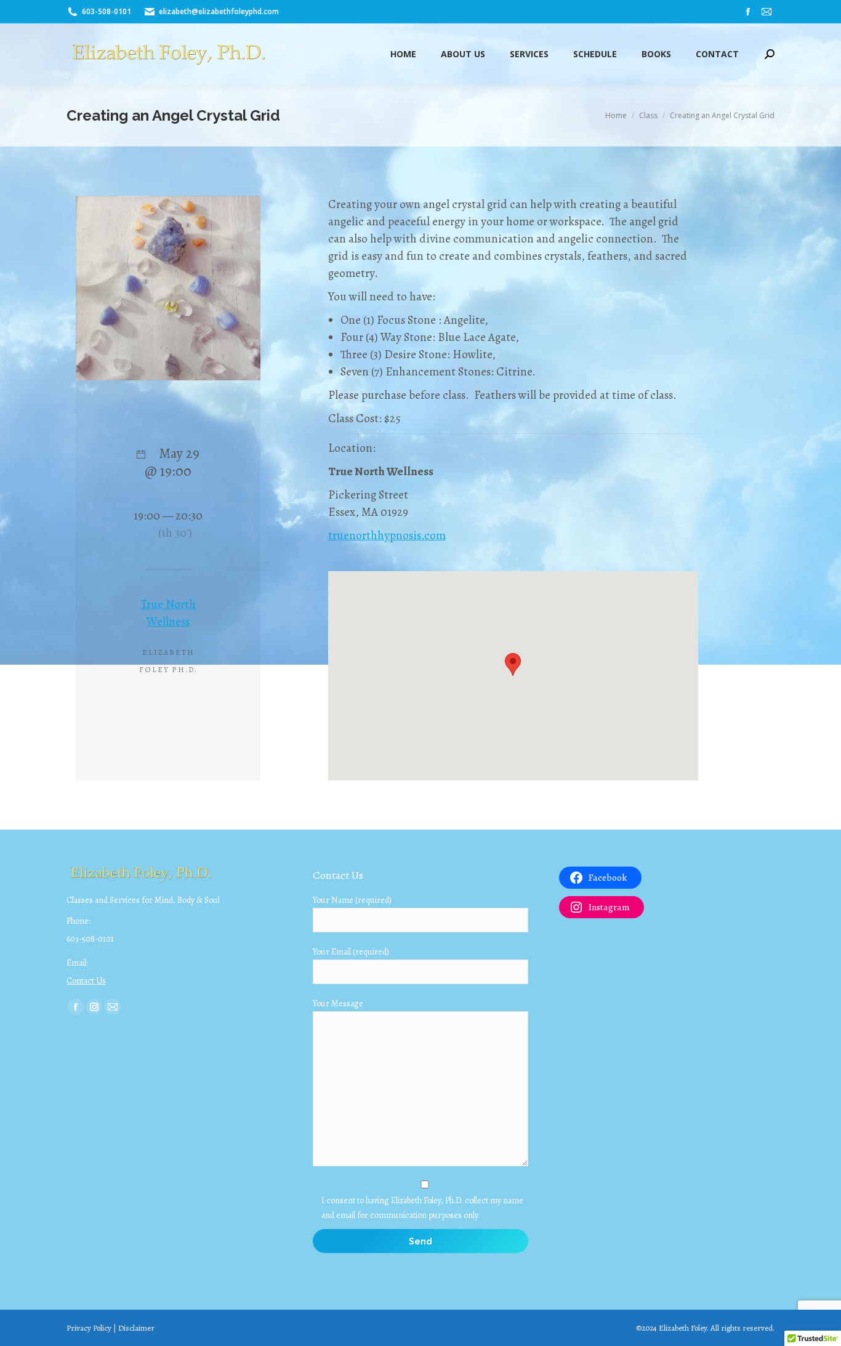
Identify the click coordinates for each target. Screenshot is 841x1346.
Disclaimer (136, 1328)
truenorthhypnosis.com (387, 535)
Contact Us (86, 981)
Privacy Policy (88, 1328)
